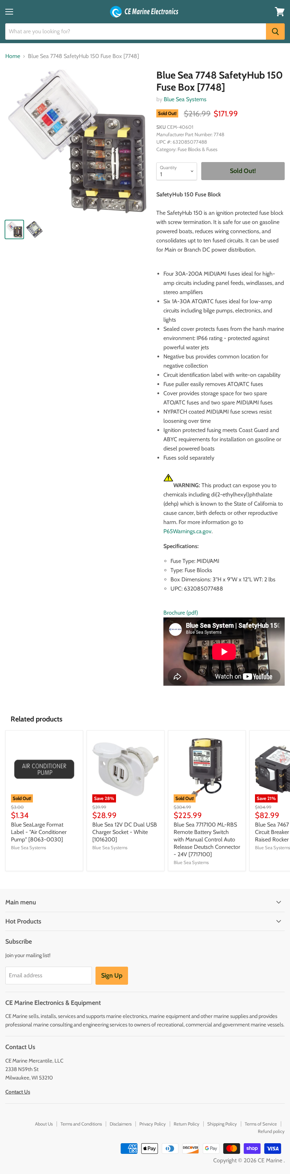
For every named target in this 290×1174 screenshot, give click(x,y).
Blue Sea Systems (185, 99)
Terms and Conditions (81, 1124)
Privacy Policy (152, 1124)
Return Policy (186, 1124)
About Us (44, 1124)
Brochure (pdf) (180, 612)
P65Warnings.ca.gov (187, 531)
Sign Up (111, 975)
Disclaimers (121, 1124)
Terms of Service (261, 1124)
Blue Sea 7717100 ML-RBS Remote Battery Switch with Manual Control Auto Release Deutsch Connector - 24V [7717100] (207, 839)
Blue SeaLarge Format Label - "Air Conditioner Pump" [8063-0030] (38, 832)
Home (12, 56)
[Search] (275, 31)
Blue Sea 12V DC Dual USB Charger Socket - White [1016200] (124, 832)
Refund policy (271, 1131)
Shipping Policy (222, 1124)
